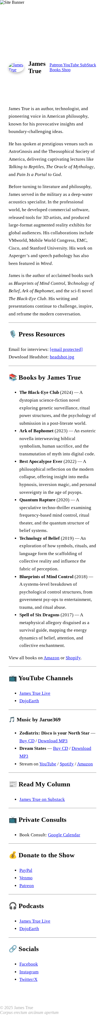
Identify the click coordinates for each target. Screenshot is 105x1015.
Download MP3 (53, 740)
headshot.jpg (62, 356)
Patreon (56, 65)
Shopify (73, 657)
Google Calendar (64, 834)
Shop (66, 69)
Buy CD (26, 740)
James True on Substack (42, 799)
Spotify (67, 763)
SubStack (88, 65)
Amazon (52, 657)
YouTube (71, 65)
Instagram (28, 971)
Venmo (26, 877)
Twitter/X (28, 979)
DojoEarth (29, 700)
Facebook (28, 964)
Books (56, 69)
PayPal (25, 870)
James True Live (34, 693)
